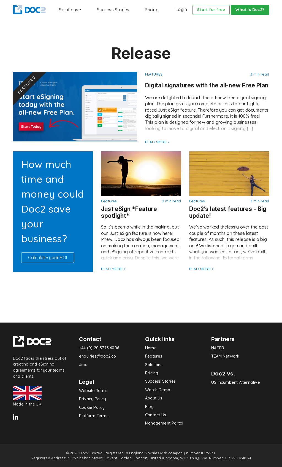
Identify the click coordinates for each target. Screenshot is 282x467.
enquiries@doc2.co (97, 356)
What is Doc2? (249, 9)
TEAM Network (225, 356)
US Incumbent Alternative (235, 382)
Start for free (211, 9)
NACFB (217, 347)
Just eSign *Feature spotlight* (129, 212)
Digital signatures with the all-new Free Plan (206, 85)
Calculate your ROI (47, 257)
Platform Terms (94, 415)
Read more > (157, 142)
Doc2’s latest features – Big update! (228, 212)
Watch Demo (157, 389)
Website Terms (93, 390)
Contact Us (155, 414)
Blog (149, 406)
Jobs (83, 364)
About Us (153, 398)
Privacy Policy (92, 398)
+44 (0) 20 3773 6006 (99, 347)
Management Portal (164, 423)
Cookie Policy (92, 407)
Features (154, 74)
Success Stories (113, 9)
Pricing (151, 9)
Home (151, 347)
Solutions (153, 364)
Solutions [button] (68, 9)
